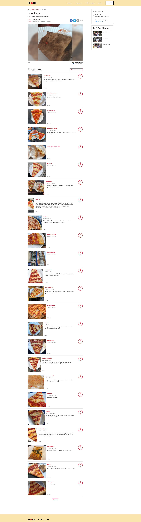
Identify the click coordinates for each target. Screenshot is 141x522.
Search (100, 3)
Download (109, 3)
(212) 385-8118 (99, 11)
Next (54, 500)
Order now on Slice (76, 69)
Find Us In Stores (89, 3)
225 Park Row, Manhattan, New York (38, 16)
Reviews (69, 3)
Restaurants (78, 3)
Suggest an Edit (99, 21)
